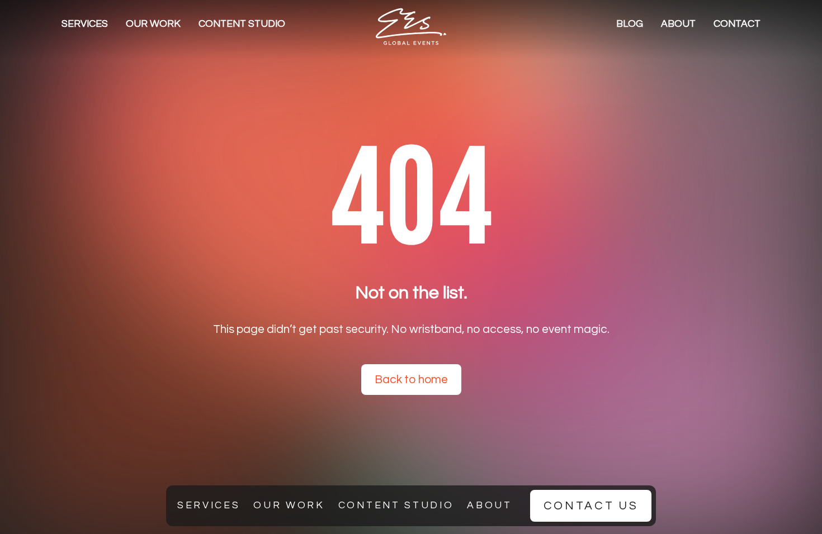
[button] (85, 24)
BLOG (629, 24)
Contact (737, 24)
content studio (242, 24)
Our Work (153, 24)
